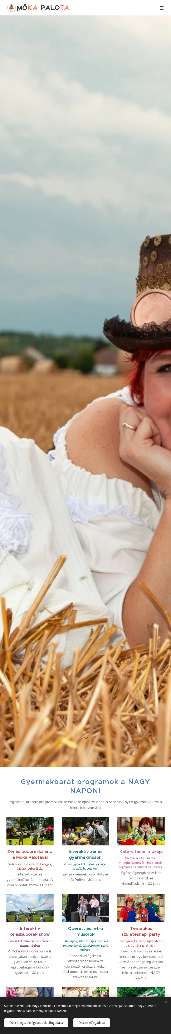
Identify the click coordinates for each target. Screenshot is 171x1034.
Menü (161, 8)
